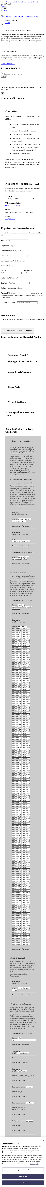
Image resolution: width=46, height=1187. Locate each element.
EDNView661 (26, 697)
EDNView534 (16, 801)
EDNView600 (16, 772)
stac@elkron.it (10, 219)
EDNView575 (16, 697)
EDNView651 (26, 799)
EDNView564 (16, 720)
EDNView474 (26, 868)
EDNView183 (16, 827)
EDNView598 (16, 739)
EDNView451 (16, 841)
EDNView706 (26, 772)
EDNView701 (16, 919)
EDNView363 (16, 837)
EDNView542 (16, 757)
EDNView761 (26, 875)
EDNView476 (16, 910)
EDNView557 (16, 709)
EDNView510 (26, 766)
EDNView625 (16, 774)
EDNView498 (16, 741)
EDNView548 (16, 864)
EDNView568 (26, 873)
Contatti (35, 2)
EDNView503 (26, 739)
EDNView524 (16, 858)
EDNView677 (16, 944)
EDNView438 (26, 778)
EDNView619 (26, 937)
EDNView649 (16, 877)
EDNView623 (26, 638)
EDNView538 (16, 917)
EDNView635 (16, 759)
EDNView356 (16, 791)
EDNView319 (16, 707)
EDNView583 (26, 902)
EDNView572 (16, 663)
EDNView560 (16, 713)
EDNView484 (26, 820)
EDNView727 (26, 894)
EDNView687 (16, 628)
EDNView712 (16, 835)
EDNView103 (26, 860)
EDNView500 (26, 827)
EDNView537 (26, 835)
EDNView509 (16, 732)
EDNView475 (16, 642)
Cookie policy (34, 1164)
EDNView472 (16, 806)
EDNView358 (16, 778)
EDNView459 (16, 747)
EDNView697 (26, 845)
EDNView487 (26, 648)
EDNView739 (26, 916)
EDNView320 (26, 774)
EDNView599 (16, 659)
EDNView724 (16, 829)
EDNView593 (16, 655)
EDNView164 (26, 776)
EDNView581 (16, 940)
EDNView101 (26, 759)
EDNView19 (25, 818)
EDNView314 (26, 736)
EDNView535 (16, 831)
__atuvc (14, 990)
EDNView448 (26, 707)
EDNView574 (16, 770)
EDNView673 (26, 812)
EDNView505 (26, 709)
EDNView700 (26, 661)
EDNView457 (16, 912)
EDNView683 (26, 728)
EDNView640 (26, 908)
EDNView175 (26, 780)
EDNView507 (26, 747)
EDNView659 (26, 695)
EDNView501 (16, 812)
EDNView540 (16, 743)
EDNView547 (16, 699)
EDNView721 (16, 648)
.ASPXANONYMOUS (19, 521)
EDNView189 (26, 938)
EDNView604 (16, 674)
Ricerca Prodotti (11, 2)
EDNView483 (16, 657)
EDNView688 (16, 764)
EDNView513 (16, 887)
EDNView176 (26, 900)
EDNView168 (16, 672)
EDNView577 (26, 644)
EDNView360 (16, 688)
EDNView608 (16, 751)
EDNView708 (26, 761)
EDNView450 (26, 847)
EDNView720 (26, 726)
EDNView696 (16, 711)
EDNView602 (26, 755)
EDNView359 (26, 724)
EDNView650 (16, 805)
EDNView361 (16, 682)
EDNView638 (16, 894)
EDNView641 (16, 762)
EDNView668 (16, 630)
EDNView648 (26, 686)
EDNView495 (26, 801)
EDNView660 (26, 653)
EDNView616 (26, 940)
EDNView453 (16, 927)
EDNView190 (26, 722)
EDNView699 (26, 701)
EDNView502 (26, 849)
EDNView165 (26, 797)
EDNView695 (16, 925)
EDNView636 (26, 651)
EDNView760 (26, 816)
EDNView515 (16, 938)
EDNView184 (26, 925)
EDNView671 (16, 942)
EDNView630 (16, 776)
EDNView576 (26, 665)
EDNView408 (16, 684)
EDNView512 (26, 927)
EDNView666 (26, 852)
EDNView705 (26, 793)
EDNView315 (26, 738)
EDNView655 (26, 782)
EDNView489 (16, 671)
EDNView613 (16, 914)
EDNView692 (16, 636)
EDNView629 (16, 898)
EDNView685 (16, 916)
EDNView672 (16, 646)
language (27, 988)
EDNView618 (16, 650)
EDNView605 (26, 730)
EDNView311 (16, 667)
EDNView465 (26, 680)
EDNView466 (16, 761)
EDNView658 (16, 816)
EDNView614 (26, 650)
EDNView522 (26, 720)
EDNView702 (16, 644)
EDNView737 (26, 944)
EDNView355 (16, 814)
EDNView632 (26, 770)
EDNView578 (26, 783)
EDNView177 (16, 937)
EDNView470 (16, 716)
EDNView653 (26, 833)
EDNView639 (16, 833)
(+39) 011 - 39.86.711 (13, 205)
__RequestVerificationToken (21, 541)
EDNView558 (26, 822)
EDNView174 (16, 860)
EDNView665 (26, 732)
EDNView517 (26, 929)
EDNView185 (26, 690)
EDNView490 (26, 831)
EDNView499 (16, 736)
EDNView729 (26, 887)
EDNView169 (26, 705)
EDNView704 (16, 850)
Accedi (3, 6)
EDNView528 (26, 715)
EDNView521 (16, 738)
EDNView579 (16, 820)
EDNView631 (26, 795)
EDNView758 (26, 810)
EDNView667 (26, 910)
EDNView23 (25, 850)
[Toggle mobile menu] (2, 15)
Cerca (4, 76)
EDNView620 (16, 875)
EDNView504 (16, 799)
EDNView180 (16, 653)
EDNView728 (26, 923)
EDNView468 (26, 785)
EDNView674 (16, 692)
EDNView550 (26, 898)
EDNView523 (26, 692)
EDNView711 (26, 745)
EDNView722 (16, 810)
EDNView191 (26, 805)
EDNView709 (16, 782)
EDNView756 (16, 933)
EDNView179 (26, 791)
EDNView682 (16, 896)
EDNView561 (16, 883)
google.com (29, 1121)
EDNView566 (26, 837)
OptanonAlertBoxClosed (19, 559)
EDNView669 (16, 822)
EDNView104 (26, 885)
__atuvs (20, 988)
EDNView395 (16, 929)
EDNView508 (25, 678)
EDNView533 (16, 818)
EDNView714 (26, 663)
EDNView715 (16, 870)
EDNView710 (26, 636)
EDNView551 (16, 745)
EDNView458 (26, 871)
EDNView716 (16, 724)
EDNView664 (16, 873)
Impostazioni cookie (23, 1170)
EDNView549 (16, 701)
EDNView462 (26, 826)
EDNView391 (16, 753)
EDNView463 (26, 917)
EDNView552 (16, 868)
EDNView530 (16, 789)
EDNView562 (16, 854)
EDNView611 (16, 893)
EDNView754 (26, 856)
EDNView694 (26, 891)
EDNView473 (26, 806)
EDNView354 (26, 694)
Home (3, 2)
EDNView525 (16, 885)
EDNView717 (26, 931)
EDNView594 (26, 933)
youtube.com (30, 1103)
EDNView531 (16, 726)
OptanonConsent (23, 557)
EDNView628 (26, 787)
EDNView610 (16, 845)
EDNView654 (16, 730)
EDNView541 (26, 904)
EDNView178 (26, 935)
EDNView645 (16, 921)
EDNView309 (26, 642)
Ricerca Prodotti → (8, 64)
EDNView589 (26, 870)
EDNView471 (26, 764)
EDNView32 (16, 678)
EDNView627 (26, 753)
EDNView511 (16, 749)
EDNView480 (16, 923)
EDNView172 (16, 889)
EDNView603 (26, 684)
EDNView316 (26, 839)
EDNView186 (16, 703)
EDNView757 (26, 808)
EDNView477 (26, 854)
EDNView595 (16, 665)
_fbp (19, 1038)
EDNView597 (16, 686)
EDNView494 (26, 655)
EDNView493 (26, 841)
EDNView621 (26, 889)
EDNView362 (16, 866)
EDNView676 (26, 674)
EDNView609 (26, 858)
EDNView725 (22, 627)
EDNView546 (16, 906)
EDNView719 (26, 688)
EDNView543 (16, 695)
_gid (19, 605)
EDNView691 (16, 634)
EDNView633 (16, 676)
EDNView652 (16, 768)
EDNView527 (16, 847)
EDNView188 (26, 942)
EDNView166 (16, 680)
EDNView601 (26, 824)
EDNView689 (26, 881)
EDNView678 (16, 931)
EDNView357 (26, 630)
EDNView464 (26, 634)
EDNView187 (16, 808)
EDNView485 (16, 856)
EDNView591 (26, 768)
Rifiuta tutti (23, 1176)
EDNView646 (16, 715)
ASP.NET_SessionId (24, 519)
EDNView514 (26, 659)
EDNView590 (26, 711)
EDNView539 (16, 891)
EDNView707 (16, 728)
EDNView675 (16, 852)
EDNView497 (26, 743)
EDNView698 (26, 676)
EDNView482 (26, 657)
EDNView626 (16, 787)
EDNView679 (26, 906)
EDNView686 (16, 803)
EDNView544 (16, 795)
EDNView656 (16, 862)
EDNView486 (16, 718)
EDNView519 (26, 789)
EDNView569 (26, 646)
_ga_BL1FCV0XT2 (18, 607)
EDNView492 (26, 866)
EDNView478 (16, 690)
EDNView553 (26, 919)
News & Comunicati (25, 2)
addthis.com (29, 1087)
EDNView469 (26, 699)
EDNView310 (16, 900)
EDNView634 (26, 718)
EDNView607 (26, 803)
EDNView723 (16, 797)
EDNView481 (26, 829)
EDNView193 (16, 879)
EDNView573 (26, 757)
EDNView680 (25, 667)
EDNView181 (16, 902)
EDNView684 (16, 793)
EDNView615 (26, 751)
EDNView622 (26, 669)
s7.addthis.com (22, 1071)
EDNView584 (16, 651)
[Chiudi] (43, 1140)
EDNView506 (16, 871)
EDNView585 (26, 877)
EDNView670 (16, 755)
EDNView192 (26, 640)
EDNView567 (26, 879)
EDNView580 (16, 849)
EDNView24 (25, 883)
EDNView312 (26, 914)
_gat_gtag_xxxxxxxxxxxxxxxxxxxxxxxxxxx (24, 1040)
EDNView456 (25, 749)
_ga (23, 605)
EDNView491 (26, 862)
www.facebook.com (23, 1053)
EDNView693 (26, 921)
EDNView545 (16, 661)
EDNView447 (16, 783)
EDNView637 (26, 716)
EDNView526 (16, 908)
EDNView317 (26, 896)
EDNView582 (26, 703)
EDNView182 (26, 734)
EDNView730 (16, 640)
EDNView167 (26, 713)
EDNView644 (25, 893)
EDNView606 (16, 734)
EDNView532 (26, 672)
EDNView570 (16, 785)
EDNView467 (26, 682)
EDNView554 (26, 864)
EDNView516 (16, 843)
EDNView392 (16, 904)
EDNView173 (26, 632)
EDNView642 (16, 705)
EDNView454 (16, 694)
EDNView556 (26, 814)
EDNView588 (16, 826)
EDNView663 (26, 741)
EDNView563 (26, 843)
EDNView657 (26, 671)
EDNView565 (16, 881)
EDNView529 (16, 638)
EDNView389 (16, 935)
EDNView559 (16, 780)
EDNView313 (16, 669)
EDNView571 (16, 632)
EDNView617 (16, 824)
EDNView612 (26, 912)
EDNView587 (16, 722)
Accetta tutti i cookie (23, 1183)
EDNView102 (26, 628)
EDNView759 (26, 762)
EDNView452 (16, 839)
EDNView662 (16, 766)
